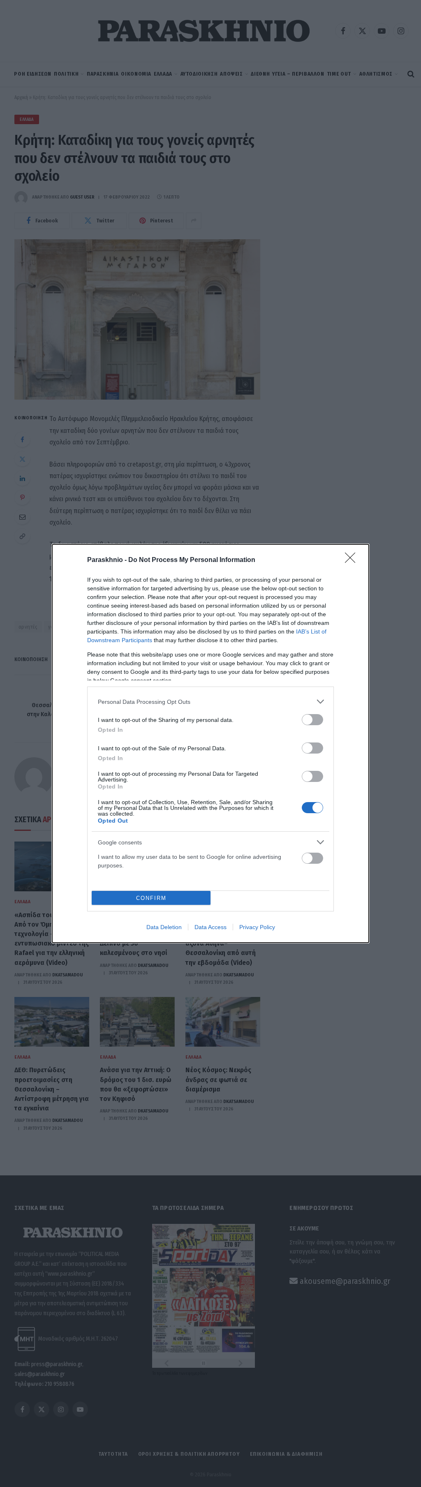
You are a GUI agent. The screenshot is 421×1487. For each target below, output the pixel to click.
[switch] (312, 719)
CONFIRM (151, 898)
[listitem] (210, 701)
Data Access (210, 927)
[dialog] (210, 743)
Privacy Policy (257, 927)
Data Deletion (164, 927)
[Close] (353, 560)
